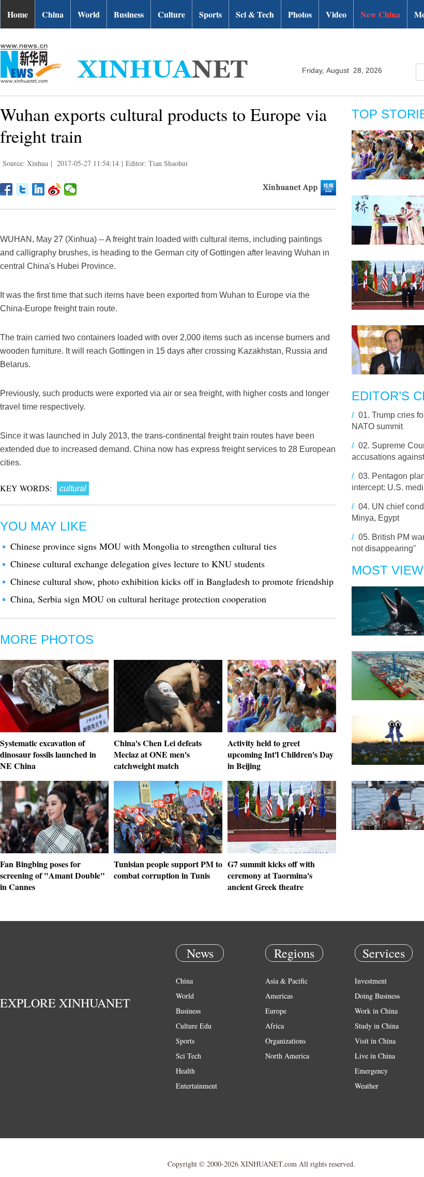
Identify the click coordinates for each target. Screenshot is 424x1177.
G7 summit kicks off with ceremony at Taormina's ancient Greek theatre (271, 875)
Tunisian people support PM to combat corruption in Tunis (168, 869)
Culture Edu (193, 1026)
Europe (275, 1011)
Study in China (377, 1026)
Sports (210, 14)
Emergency (371, 1071)
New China (380, 14)
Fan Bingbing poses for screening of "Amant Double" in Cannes (52, 875)
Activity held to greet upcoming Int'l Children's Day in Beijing (281, 754)
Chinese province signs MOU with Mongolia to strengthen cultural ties (143, 546)
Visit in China (375, 1041)
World (89, 14)
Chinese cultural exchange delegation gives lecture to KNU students (137, 563)
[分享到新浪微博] (54, 189)
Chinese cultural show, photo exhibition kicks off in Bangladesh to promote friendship (172, 581)
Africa (274, 1026)
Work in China (376, 1011)
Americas (279, 996)
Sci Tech (188, 1056)
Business (129, 14)
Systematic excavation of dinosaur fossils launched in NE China (48, 754)
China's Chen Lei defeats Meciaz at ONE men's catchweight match (158, 754)
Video (336, 14)
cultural (72, 488)
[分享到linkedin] (38, 189)
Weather (366, 1086)
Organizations (285, 1041)
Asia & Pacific (286, 981)
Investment (371, 981)
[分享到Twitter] (22, 189)
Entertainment (196, 1086)
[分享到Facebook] (6, 189)
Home (17, 14)
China (53, 14)
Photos (300, 14)
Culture (171, 14)
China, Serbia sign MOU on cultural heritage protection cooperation (138, 599)
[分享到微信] (70, 189)
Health (185, 1071)
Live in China (375, 1056)
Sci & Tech (255, 14)
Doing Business (377, 996)
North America (287, 1056)
